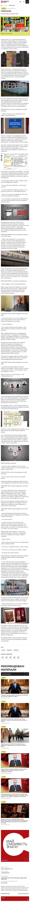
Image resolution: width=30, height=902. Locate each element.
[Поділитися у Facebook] (2, 657)
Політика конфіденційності (23, 893)
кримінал (16, 650)
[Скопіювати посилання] (18, 657)
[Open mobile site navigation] (27, 2)
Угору (3, 897)
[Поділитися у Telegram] (6, 657)
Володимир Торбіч (13, 13)
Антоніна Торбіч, (5, 13)
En (20, 1)
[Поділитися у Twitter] (10, 657)
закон (3, 650)
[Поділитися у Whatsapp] (14, 657)
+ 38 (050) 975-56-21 (5, 872)
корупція (9, 650)
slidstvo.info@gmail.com (6, 868)
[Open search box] (23, 2)
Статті (5, 5)
